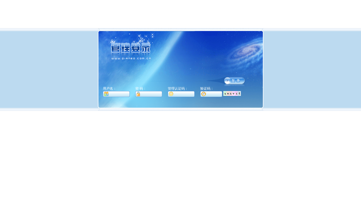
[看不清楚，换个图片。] (232, 93)
